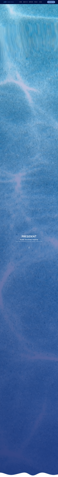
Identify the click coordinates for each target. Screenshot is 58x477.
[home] (9, 2)
